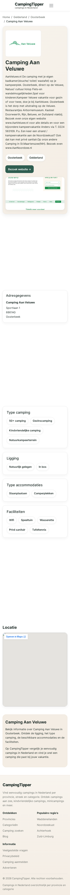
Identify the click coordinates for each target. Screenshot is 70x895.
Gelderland (20, 17)
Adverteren (9, 867)
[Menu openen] (51, 5)
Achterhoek (44, 830)
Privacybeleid (11, 856)
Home (6, 17)
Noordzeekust (45, 825)
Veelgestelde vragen (15, 850)
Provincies (9, 819)
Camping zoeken (13, 830)
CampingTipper (17, 784)
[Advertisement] (35, 251)
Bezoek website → (19, 169)
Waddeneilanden (47, 819)
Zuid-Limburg (45, 836)
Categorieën (10, 825)
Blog (5, 836)
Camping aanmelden (15, 862)
